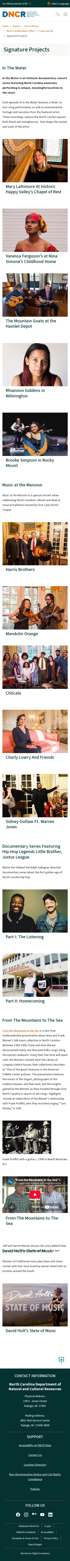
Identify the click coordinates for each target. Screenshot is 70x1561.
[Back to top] (61, 1360)
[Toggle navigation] (65, 14)
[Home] (21, 11)
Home (6, 26)
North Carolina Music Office (21, 31)
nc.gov (47, 1526)
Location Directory (35, 1465)
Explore (17, 26)
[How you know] (29, 3)
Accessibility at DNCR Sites (35, 1445)
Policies (35, 1489)
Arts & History (31, 26)
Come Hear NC (46, 31)
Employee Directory (29, 1526)
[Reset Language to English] (48, 3)
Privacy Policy (51, 1538)
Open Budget (35, 1544)
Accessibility (47, 1532)
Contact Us (35, 1455)
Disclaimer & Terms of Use (25, 1538)
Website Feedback (25, 1532)
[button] (55, 14)
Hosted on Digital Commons (35, 1553)
